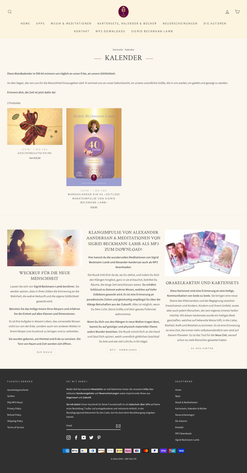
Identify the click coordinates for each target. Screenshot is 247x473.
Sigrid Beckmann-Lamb (152, 31)
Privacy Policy (14, 408)
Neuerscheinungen (180, 23)
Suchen (11, 396)
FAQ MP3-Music (15, 402)
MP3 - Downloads (123, 349)
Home (25, 23)
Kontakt (82, 31)
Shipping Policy (15, 421)
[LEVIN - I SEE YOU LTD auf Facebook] (76, 437)
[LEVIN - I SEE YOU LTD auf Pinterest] (99, 437)
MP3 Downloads (110, 31)
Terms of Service (15, 427)
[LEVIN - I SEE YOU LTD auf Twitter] (91, 437)
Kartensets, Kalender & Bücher (127, 23)
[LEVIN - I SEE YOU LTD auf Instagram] (68, 437)
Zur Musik (45, 352)
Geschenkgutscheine (17, 389)
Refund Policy (14, 414)
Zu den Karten (202, 348)
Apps (40, 23)
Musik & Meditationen (71, 23)
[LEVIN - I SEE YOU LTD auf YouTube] (84, 437)
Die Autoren (215, 23)
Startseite (118, 49)
